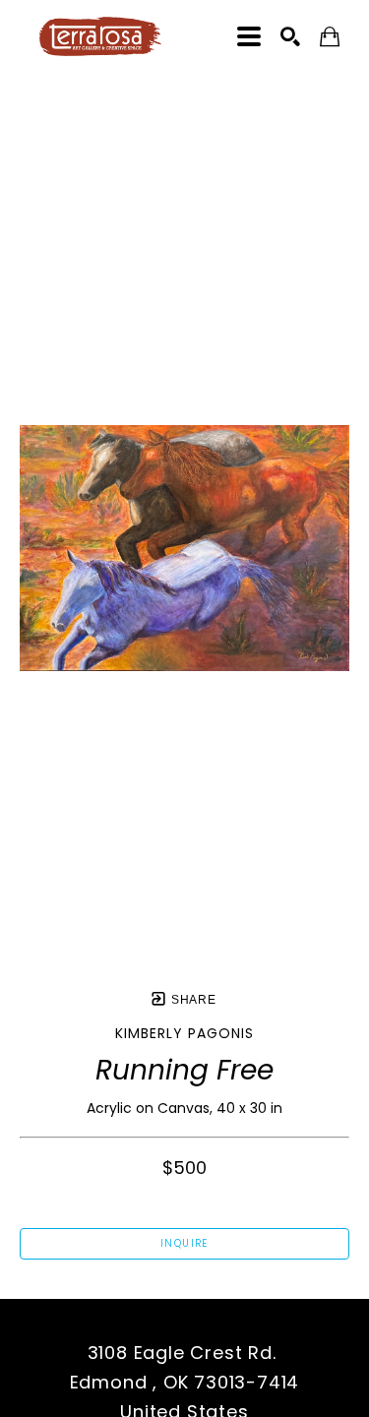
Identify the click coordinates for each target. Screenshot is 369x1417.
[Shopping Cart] (329, 37)
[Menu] (249, 36)
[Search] (290, 36)
